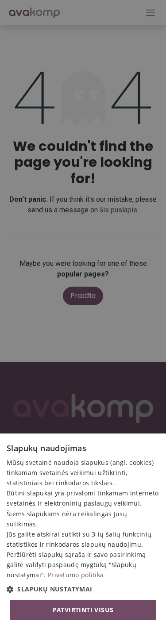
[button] (83, 588)
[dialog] (83, 531)
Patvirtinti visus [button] (83, 610)
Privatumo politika (76, 575)
